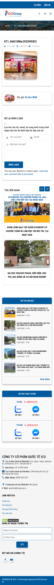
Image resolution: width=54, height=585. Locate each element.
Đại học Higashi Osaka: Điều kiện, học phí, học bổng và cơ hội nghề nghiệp (27, 275)
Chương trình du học (10, 509)
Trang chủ (6, 501)
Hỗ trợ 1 (18, 415)
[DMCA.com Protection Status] (10, 520)
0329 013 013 (32, 402)
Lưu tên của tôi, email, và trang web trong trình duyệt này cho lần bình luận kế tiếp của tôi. (26, 129)
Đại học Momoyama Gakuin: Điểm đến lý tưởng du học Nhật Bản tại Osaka (32, 338)
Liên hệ (47, 5)
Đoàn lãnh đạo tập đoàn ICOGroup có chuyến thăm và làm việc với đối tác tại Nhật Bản (27, 231)
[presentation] (41, 188)
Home (7, 26)
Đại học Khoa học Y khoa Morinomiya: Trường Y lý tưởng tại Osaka (32, 352)
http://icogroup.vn (11, 582)
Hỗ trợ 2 (35, 415)
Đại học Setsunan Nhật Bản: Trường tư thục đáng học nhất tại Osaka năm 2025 (33, 366)
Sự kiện (37, 5)
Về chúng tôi (7, 505)
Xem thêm (45, 379)
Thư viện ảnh (7, 513)
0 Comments (36, 46)
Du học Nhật (11, 46)
